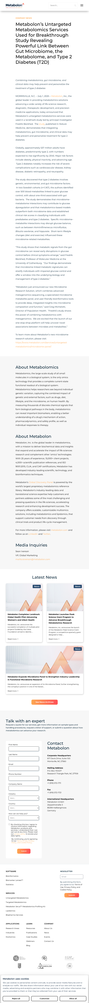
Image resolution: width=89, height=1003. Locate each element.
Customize (44, 998)
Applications (12, 924)
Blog (28, 945)
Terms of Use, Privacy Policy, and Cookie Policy (22, 842)
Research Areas (12, 928)
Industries (10, 933)
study (42, 124)
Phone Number (15, 774)
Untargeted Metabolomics (17, 898)
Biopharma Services (14, 915)
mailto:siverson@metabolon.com (33, 559)
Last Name (13, 754)
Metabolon (56, 96)
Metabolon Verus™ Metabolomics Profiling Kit (25, 906)
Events (47, 937)
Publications (31, 933)
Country (12, 804)
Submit (23, 851)
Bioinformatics (12, 876)
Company (48, 924)
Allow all (73, 998)
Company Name (15, 784)
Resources (30, 928)
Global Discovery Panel (41, 482)
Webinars (30, 941)
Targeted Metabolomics (16, 902)
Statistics (9, 884)
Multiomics (10, 937)
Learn (29, 924)
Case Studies (31, 937)
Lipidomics (10, 911)
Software (11, 871)
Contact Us (49, 941)
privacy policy (19, 834)
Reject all (16, 998)
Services (10, 893)
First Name (13, 745)
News (46, 933)
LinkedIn (33, 534)
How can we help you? (18, 814)
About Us (48, 928)
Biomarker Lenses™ (14, 880)
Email (11, 764)
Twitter (46, 534)
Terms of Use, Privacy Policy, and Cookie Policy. (71, 887)
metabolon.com (59, 530)
